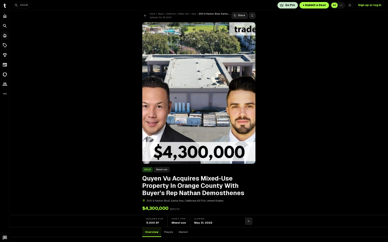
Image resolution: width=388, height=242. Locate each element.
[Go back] (145, 15)
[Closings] (5, 36)
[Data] (5, 74)
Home (152, 13)
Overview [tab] (151, 232)
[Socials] (5, 84)
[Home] (5, 16)
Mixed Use (183, 13)
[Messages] (5, 238)
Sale (193, 13)
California (171, 13)
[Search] (5, 26)
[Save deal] (252, 15)
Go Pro (290, 5)
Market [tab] (183, 232)
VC (341, 5)
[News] (5, 65)
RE (334, 5)
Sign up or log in (369, 5)
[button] (5, 45)
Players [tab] (168, 232)
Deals (160, 13)
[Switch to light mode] (350, 5)
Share (241, 15)
